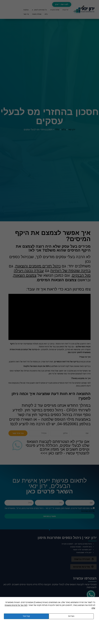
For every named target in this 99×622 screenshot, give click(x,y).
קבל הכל (26, 616)
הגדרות (71, 616)
